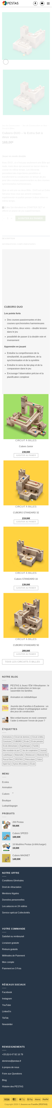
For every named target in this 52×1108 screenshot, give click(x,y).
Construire (7, 741)
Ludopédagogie (10, 806)
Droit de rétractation (11, 887)
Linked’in (6, 1011)
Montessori (30, 755)
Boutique (6, 800)
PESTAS (19, 759)
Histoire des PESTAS (12, 1086)
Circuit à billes (38, 737)
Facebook (7, 992)
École (32, 764)
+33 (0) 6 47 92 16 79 (12, 1054)
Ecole (26, 741)
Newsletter (7, 1024)
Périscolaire (30, 759)
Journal (43, 750)
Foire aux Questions (12, 1073)
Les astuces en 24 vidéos (14, 906)
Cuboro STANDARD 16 (26, 579)
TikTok (5, 1018)
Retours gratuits (10, 949)
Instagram (7, 998)
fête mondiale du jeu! (11, 750)
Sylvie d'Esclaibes (20, 764)
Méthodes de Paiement (13, 955)
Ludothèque (7, 755)
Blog (4, 1080)
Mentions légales (10, 893)
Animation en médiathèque (23, 697)
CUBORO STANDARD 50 (26, 645)
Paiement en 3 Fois (11, 968)
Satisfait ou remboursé (13, 936)
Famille (36, 746)
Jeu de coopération (30, 750)
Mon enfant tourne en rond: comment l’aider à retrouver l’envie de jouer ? (28, 719)
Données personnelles (13, 900)
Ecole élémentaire (10, 746)
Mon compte (8, 962)
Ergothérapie (25, 746)
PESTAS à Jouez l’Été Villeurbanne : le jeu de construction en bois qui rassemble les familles (29, 688)
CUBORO (17, 741)
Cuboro (5, 794)
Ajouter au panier (26, 455)
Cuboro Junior (26, 446)
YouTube (6, 1005)
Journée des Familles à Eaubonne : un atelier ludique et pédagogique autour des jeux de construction (29, 709)
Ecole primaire (37, 741)
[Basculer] (12, 793)
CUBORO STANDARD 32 (26, 512)
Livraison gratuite (10, 943)
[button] (42, 3)
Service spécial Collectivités (16, 912)
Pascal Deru (8, 759)
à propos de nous (10, 1067)
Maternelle (19, 755)
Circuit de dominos (22, 737)
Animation (7, 787)
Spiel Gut (6, 764)
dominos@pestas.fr (11, 1061)
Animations (7, 737)
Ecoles (5, 782)
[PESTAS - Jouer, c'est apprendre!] (10, 3)
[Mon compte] (35, 3)
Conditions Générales (13, 880)
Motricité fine (42, 755)
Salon (39, 759)
